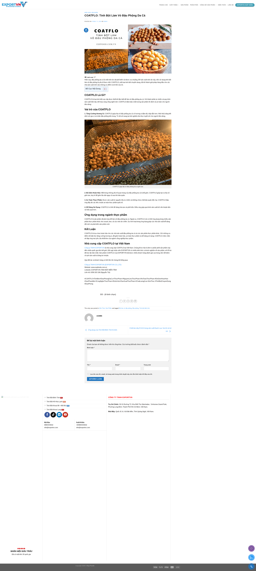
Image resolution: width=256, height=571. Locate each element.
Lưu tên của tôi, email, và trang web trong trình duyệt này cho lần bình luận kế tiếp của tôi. (121, 374)
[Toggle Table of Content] (104, 89)
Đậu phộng (135, 308)
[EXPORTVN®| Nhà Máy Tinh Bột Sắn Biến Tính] (18, 4)
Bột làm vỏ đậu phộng (125, 308)
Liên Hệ (231, 5)
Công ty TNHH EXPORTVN (94, 248)
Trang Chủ (163, 5)
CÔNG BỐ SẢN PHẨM (207, 5)
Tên (88, 365)
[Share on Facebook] (120, 301)
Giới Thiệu (174, 5)
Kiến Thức (222, 5)
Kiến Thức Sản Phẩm (91, 12)
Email (117, 365)
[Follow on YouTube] (65, 414)
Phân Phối (194, 5)
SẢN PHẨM (184, 5)
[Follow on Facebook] (47, 414)
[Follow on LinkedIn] (59, 414)
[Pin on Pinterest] (131, 301)
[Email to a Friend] (128, 301)
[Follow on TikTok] (53, 414)
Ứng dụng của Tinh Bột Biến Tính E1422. (102, 330)
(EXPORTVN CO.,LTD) (113, 265)
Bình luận (90, 347)
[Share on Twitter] (124, 301)
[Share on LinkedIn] (135, 301)
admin (105, 21)
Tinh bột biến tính (144, 308)
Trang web (147, 365)
